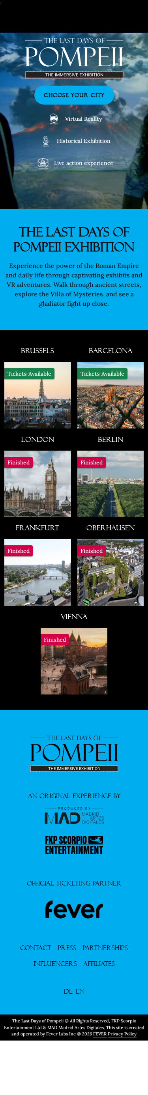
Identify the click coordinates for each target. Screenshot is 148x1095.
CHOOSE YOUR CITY (74, 95)
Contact (35, 948)
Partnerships (105, 948)
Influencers (55, 964)
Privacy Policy (122, 1034)
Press (67, 948)
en (80, 991)
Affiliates (99, 964)
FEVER (100, 1034)
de (68, 991)
